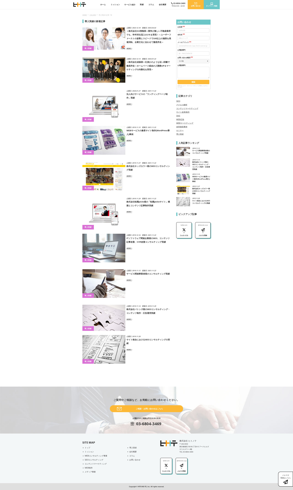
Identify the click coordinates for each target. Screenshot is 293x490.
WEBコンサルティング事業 (96, 456)
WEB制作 (89, 468)
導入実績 (180, 134)
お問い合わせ (134, 460)
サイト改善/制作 (183, 112)
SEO (178, 101)
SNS (178, 116)
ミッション (89, 452)
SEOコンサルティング (94, 460)
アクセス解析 (181, 105)
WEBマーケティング (184, 123)
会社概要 (133, 452)
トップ (87, 448)
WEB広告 (180, 119)
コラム (132, 456)
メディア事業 (90, 472)
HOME (84, 15)
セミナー (180, 130)
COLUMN (93, 15)
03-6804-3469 (148, 423)
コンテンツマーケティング (187, 108)
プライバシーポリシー (192, 85)
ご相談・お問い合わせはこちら (149, 409)
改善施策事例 (181, 127)
